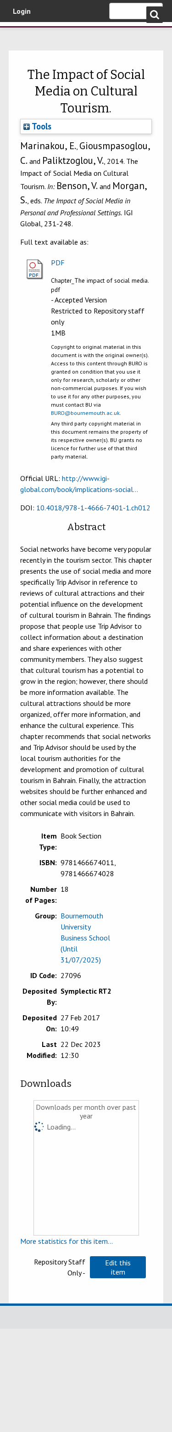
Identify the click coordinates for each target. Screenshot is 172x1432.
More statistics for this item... (66, 1241)
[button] (118, 1267)
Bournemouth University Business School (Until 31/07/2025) (85, 937)
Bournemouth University (20, 34)
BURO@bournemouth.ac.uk (85, 412)
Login (22, 11)
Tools (40, 126)
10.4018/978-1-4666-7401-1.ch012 (93, 507)
